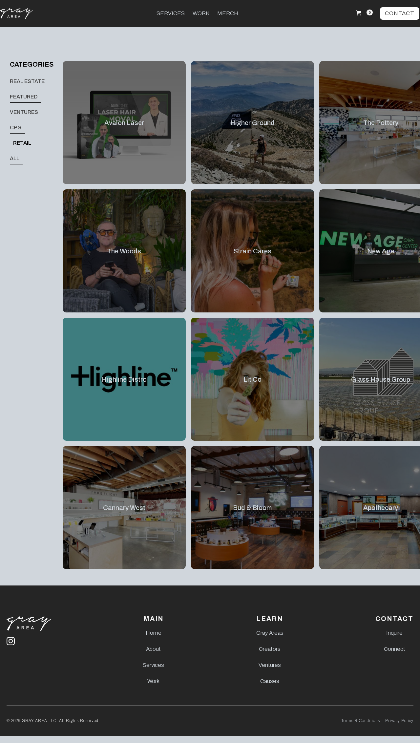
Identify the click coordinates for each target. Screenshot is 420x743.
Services (153, 665)
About (153, 649)
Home (153, 633)
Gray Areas (270, 633)
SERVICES (171, 13)
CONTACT (399, 13)
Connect (394, 649)
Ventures (270, 665)
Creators (270, 649)
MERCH (227, 13)
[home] (29, 13)
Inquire (394, 633)
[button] (364, 12)
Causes (269, 681)
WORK (201, 13)
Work (153, 681)
